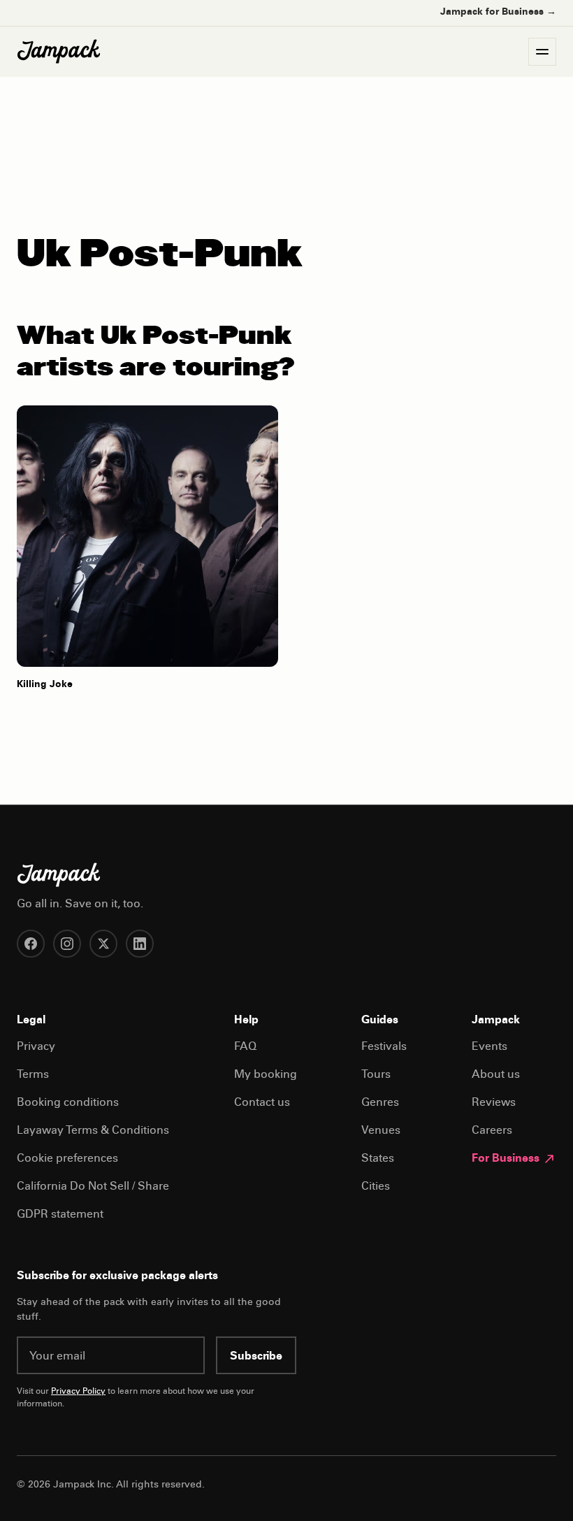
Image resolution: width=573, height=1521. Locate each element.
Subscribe (256, 1356)
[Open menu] (542, 52)
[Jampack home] (59, 52)
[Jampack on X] (103, 944)
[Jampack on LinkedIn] (140, 944)
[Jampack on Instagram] (67, 944)
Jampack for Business (498, 12)
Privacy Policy (78, 1391)
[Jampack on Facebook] (31, 944)
